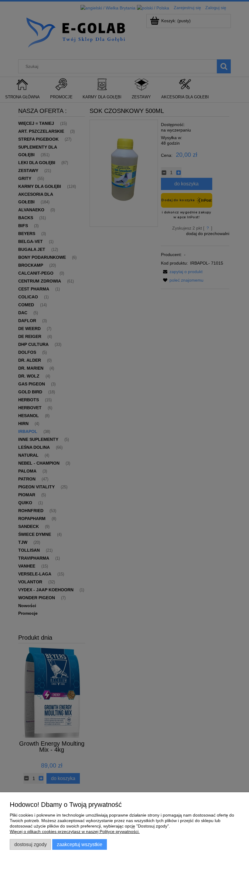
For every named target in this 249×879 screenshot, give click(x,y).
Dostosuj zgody (30, 844)
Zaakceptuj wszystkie (79, 844)
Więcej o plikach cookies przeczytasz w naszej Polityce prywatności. (75, 831)
